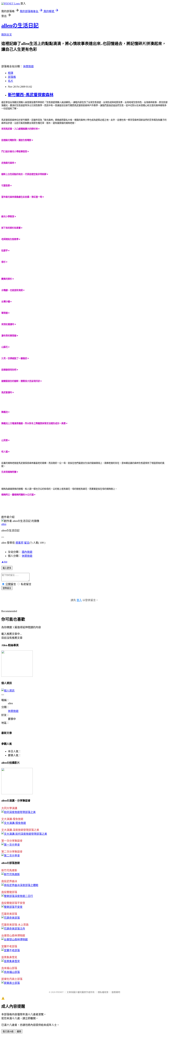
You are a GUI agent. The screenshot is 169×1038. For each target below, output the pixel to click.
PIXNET (60, 992)
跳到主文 (6, 34)
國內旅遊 (27, 552)
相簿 (10, 73)
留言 (26, 542)
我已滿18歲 (8, 1031)
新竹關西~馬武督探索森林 (30, 95)
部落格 (12, 77)
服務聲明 (116, 992)
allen (3, 524)
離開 (19, 1031)
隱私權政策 (103, 992)
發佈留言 (7, 588)
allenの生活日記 (20, 25)
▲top (4, 561)
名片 (10, 80)
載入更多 (7, 568)
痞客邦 (19, 542)
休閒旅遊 (28, 66)
